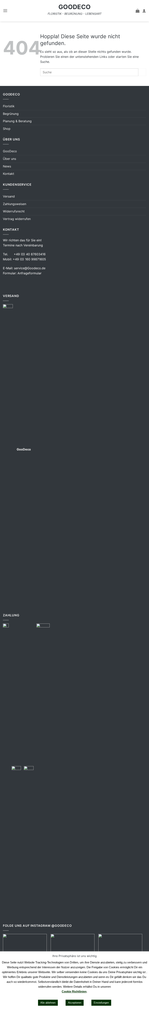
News (7, 166)
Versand (9, 196)
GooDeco (74, 7)
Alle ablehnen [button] (47, 1002)
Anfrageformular (29, 273)
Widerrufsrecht (14, 211)
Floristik (9, 106)
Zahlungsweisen (14, 204)
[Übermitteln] (142, 72)
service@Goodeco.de (29, 268)
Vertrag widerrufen (17, 219)
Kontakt (8, 174)
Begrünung (11, 114)
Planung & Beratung (17, 121)
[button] (5, 10)
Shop (6, 129)
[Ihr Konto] (144, 10)
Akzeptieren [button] (74, 1002)
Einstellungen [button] (101, 1002)
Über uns (9, 159)
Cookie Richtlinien (74, 991)
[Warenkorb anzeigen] (137, 10)
